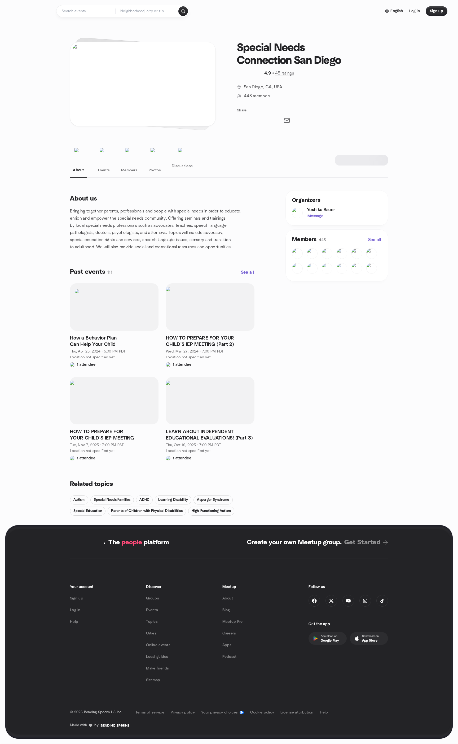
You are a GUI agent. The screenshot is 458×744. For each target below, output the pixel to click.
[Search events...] (183, 11)
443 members (257, 96)
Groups (152, 598)
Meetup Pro (232, 622)
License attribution (296, 712)
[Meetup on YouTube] (348, 601)
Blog (226, 610)
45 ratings (284, 73)
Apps (227, 645)
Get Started (362, 542)
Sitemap (153, 680)
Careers (229, 633)
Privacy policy (183, 712)
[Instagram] (365, 601)
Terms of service (149, 712)
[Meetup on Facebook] (314, 601)
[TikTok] (382, 601)
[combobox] (147, 11)
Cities (151, 633)
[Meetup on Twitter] (331, 601)
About (227, 598)
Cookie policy (262, 712)
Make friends (157, 668)
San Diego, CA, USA (263, 87)
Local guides (157, 657)
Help (74, 622)
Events (152, 610)
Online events (158, 645)
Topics (152, 622)
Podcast (229, 657)
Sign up (76, 598)
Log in (75, 610)
